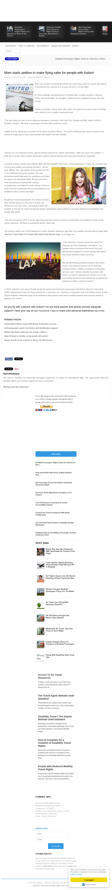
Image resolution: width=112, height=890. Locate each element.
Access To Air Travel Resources (50, 676)
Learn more (76, 874)
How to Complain (26, 46)
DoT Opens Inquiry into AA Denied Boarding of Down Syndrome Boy (60, 577)
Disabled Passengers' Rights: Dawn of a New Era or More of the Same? (18, 31)
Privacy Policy (65, 883)
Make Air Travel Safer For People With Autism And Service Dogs (32, 234)
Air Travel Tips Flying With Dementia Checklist (57, 603)
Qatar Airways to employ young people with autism (26, 336)
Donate (75, 46)
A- (105, 62)
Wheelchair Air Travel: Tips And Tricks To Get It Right (59, 630)
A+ (99, 62)
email (101, 310)
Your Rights (10, 46)
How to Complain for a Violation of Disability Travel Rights (54, 743)
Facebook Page (47, 310)
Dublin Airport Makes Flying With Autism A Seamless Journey (30, 324)
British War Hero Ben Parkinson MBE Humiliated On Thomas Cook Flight (60, 551)
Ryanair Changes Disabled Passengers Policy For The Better (60, 590)
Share (9, 359)
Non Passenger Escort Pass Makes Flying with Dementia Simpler (82, 30)
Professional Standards (51, 883)
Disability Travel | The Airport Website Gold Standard (55, 718)
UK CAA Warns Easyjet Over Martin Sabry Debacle (58, 616)
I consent (89, 879)
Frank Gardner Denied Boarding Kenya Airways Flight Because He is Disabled (60, 565)
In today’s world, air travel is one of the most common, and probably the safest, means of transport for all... (54, 684)
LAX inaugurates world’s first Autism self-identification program (31, 328)
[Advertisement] (56, 143)
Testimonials (43, 46)
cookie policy (47, 866)
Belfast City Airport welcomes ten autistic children (25, 332)
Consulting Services (60, 46)
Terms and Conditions (35, 883)
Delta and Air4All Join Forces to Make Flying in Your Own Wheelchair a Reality (50, 31)
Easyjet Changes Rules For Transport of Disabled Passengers (60, 643)
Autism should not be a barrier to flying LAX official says (28, 340)
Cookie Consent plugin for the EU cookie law (89, 884)
